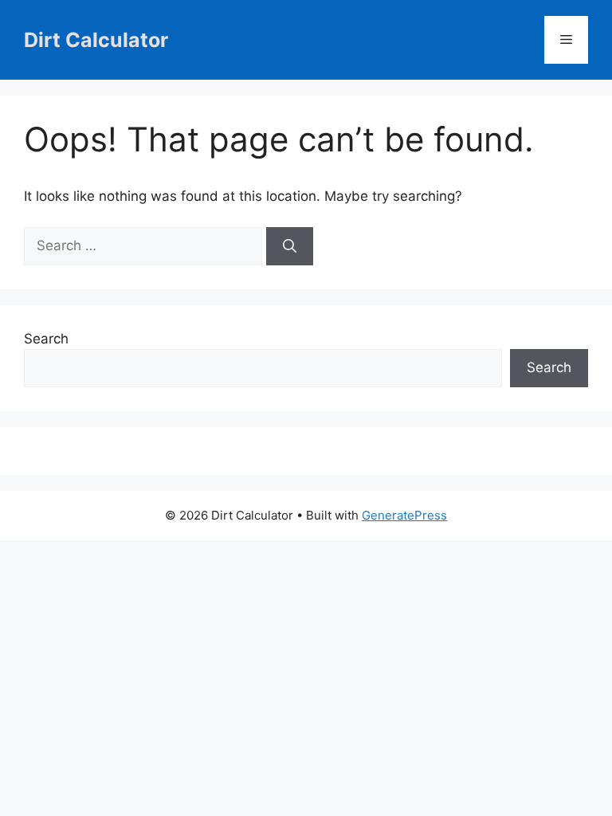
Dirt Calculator (96, 40)
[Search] (289, 246)
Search (46, 339)
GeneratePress (404, 515)
